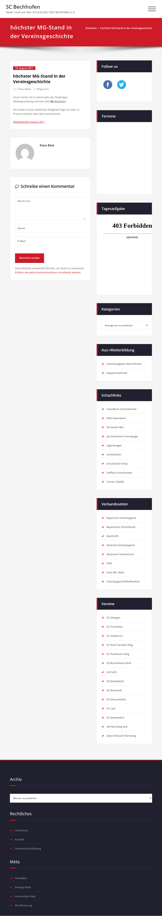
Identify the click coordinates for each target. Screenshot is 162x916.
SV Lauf (110, 708)
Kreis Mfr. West (115, 572)
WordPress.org (23, 905)
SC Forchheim (114, 626)
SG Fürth (111, 672)
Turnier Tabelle (115, 481)
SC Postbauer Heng (117, 654)
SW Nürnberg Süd (116, 726)
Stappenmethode (116, 373)
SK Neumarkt (114, 690)
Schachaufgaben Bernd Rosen (124, 364)
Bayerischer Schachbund (120, 527)
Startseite (91, 28)
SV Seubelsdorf (115, 717)
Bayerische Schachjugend (121, 518)
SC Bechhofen (23, 6)
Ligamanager (114, 445)
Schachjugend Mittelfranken (123, 581)
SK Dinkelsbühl (115, 681)
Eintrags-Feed (23, 887)
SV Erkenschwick (116, 699)
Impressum (21, 830)
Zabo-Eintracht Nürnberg (121, 735)
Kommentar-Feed (25, 896)
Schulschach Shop (117, 463)
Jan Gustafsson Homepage (122, 436)
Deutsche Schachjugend (120, 545)
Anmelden (21, 878)
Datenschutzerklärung (28, 848)
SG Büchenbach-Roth (118, 663)
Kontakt (19, 839)
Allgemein (43, 89)
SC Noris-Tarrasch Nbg (119, 645)
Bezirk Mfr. (112, 536)
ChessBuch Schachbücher (121, 409)
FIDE (109, 563)
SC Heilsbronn (114, 636)
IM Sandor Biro (115, 427)
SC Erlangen (113, 617)
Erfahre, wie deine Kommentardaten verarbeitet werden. (48, 272)
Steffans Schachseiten (119, 472)
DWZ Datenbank (116, 418)
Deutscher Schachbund (120, 554)
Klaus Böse (24, 89)
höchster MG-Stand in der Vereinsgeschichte (126, 28)
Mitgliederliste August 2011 (29, 122)
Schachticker (113, 454)
